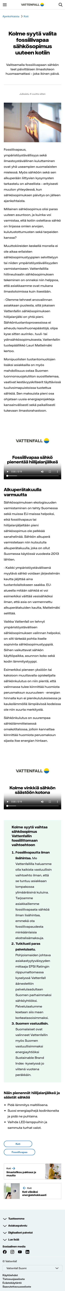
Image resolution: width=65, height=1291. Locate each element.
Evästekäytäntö (12, 1282)
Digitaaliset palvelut (20, 1232)
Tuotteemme (16, 1218)
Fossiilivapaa (19, 1152)
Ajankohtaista (11, 16)
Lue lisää (13, 1239)
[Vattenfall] (32, 4)
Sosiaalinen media (14, 1246)
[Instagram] (12, 1252)
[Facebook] (5, 1252)
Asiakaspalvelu (17, 1225)
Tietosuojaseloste (14, 1279)
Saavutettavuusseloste (17, 1286)
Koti (26, 16)
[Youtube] (20, 1252)
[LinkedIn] (27, 1252)
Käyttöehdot (10, 1275)
